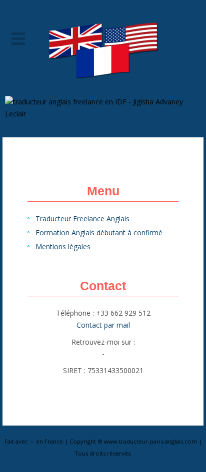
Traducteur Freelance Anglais (83, 218)
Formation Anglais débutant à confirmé (99, 232)
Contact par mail (103, 325)
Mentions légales (63, 246)
